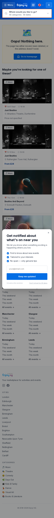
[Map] (33, 5)
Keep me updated (27, 276)
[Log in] (49, 5)
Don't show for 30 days (38, 283)
